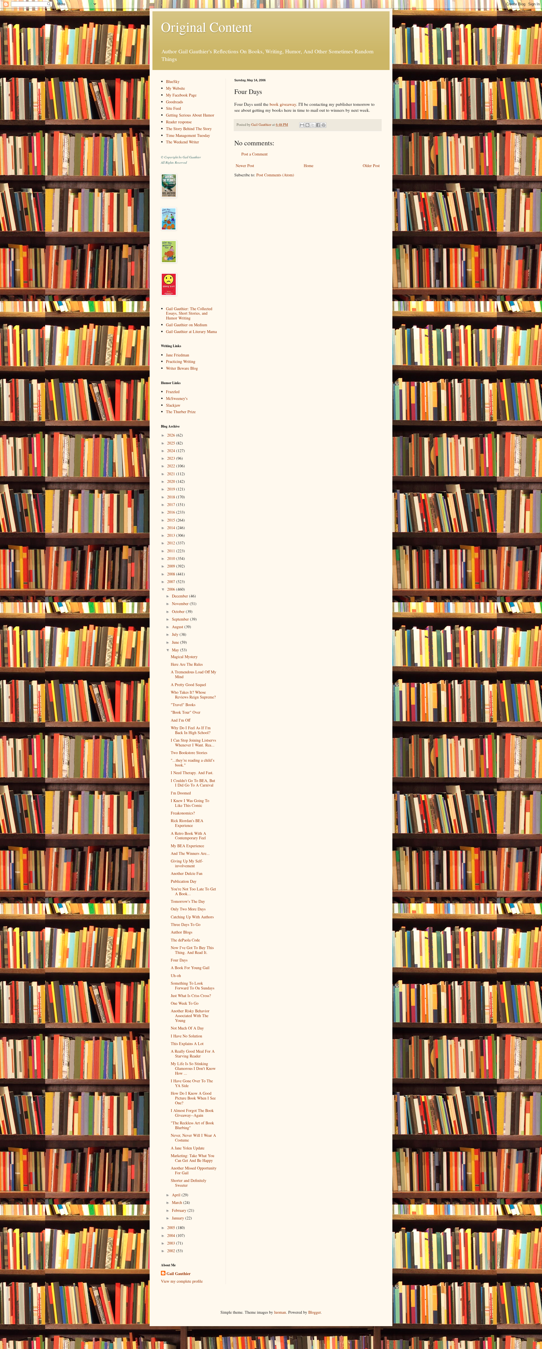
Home (308, 165)
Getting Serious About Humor (190, 115)
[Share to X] (313, 125)
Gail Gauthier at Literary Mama (191, 331)
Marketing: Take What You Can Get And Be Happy (192, 1158)
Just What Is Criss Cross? (191, 995)
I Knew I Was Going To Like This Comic (190, 803)
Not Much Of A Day (187, 1028)
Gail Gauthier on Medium (186, 324)
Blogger (314, 1312)
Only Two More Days (188, 909)
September (181, 619)
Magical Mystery (184, 656)
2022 (171, 465)
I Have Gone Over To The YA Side (192, 1083)
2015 (171, 520)
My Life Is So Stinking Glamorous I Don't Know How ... (193, 1068)
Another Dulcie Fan (186, 873)
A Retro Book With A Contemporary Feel (188, 836)
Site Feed (173, 108)
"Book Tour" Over (185, 712)
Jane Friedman (177, 355)
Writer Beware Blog (182, 368)
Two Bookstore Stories (189, 752)
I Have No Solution (186, 1036)
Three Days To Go (185, 924)
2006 (171, 589)
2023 (171, 458)
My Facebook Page (181, 95)
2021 (171, 473)
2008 (171, 574)
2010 (171, 558)
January (178, 1218)
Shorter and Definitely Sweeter (188, 1183)
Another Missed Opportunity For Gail (194, 1170)
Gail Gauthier (179, 1273)
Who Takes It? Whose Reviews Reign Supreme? (193, 694)
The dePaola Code (185, 940)
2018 (171, 497)
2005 (171, 1227)
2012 (171, 543)
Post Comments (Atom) (275, 175)
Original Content (206, 26)
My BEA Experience (187, 845)
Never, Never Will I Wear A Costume (193, 1138)
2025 (171, 443)
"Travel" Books (183, 704)
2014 (171, 527)
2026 (171, 435)
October (179, 611)
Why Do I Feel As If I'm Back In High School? (191, 730)
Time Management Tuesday (188, 135)
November (181, 603)
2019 (171, 489)
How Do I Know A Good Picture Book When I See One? (193, 1097)
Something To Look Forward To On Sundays (192, 985)
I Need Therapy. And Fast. (192, 772)
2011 (171, 550)
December (180, 596)
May (176, 649)
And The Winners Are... (190, 853)
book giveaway (283, 104)
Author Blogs (181, 932)
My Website (175, 88)
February (179, 1210)
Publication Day (183, 881)
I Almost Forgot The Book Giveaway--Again (192, 1113)
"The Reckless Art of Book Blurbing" (192, 1125)
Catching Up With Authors (192, 916)
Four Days (179, 960)
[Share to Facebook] (318, 125)
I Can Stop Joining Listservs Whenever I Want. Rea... (193, 742)
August (178, 626)
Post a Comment (254, 154)
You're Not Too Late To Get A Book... (193, 891)
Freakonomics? (183, 813)
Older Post (371, 165)
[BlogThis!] (307, 125)
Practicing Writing (180, 361)
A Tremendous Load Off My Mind (193, 674)
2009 (171, 566)
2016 (171, 512)
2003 (171, 1243)
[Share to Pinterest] (323, 125)
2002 (171, 1250)
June (176, 642)
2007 (171, 581)
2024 (171, 450)
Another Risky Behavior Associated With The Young (190, 1015)
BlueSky (173, 81)
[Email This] (302, 125)
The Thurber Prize (181, 411)
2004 (171, 1235)
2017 (171, 504)
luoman (280, 1312)
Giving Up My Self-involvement (187, 863)
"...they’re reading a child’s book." (192, 762)
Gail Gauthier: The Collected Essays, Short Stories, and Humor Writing (189, 313)
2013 (171, 535)
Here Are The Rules (187, 664)
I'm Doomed (181, 793)
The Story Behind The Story (189, 128)
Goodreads (174, 101)
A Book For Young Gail (190, 967)
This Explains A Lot (187, 1043)
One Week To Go (184, 1003)
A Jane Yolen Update (187, 1148)
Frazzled (173, 391)
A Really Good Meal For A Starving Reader (193, 1053)
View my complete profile (182, 1281)
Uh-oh (176, 975)
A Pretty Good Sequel (188, 684)
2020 (171, 481)
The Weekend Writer (182, 141)
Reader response (179, 121)
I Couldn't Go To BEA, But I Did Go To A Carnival (193, 783)
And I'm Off (180, 720)
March (177, 1202)
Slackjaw (173, 405)
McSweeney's (176, 398)
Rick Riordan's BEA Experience (187, 823)
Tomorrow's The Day (188, 901)
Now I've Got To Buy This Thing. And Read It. (192, 950)
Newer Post (245, 165)
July (176, 634)
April (177, 1194)
